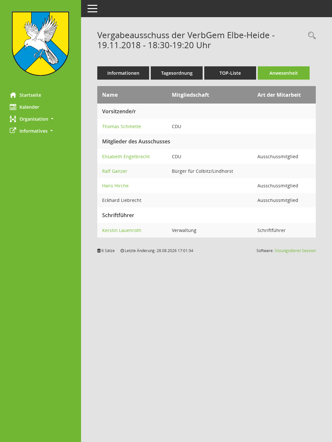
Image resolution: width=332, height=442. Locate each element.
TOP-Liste (230, 73)
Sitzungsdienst (295, 250)
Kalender (29, 107)
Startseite (30, 95)
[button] (40, 119)
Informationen (123, 73)
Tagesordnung (177, 73)
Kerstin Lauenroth (121, 230)
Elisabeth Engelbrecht (126, 156)
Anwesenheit (283, 73)
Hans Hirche (115, 185)
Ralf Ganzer (114, 171)
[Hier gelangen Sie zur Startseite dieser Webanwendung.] (40, 43)
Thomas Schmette (121, 126)
